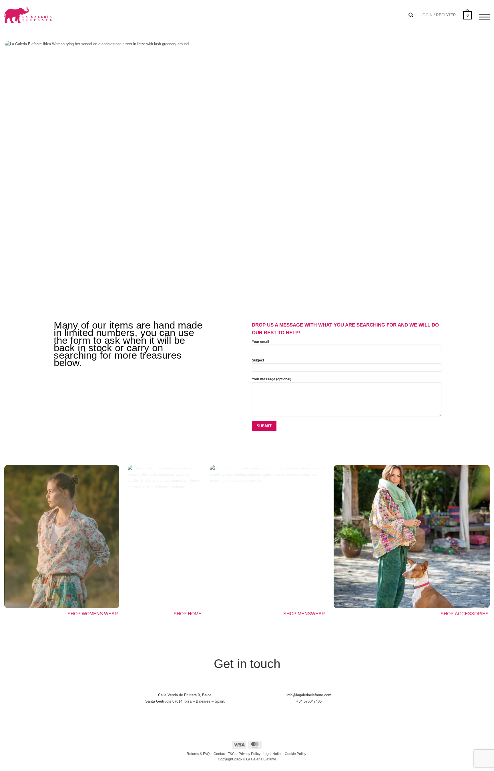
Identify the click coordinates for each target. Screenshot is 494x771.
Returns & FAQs (199, 754)
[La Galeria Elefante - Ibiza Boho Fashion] (47, 12)
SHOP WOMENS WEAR (92, 613)
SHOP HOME (188, 613)
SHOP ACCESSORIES (465, 613)
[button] (438, 15)
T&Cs (232, 754)
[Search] (411, 15)
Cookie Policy (295, 754)
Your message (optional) (271, 379)
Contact (220, 754)
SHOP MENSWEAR (304, 613)
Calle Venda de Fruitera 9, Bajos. (185, 695)
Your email (260, 342)
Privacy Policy (249, 754)
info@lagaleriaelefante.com (308, 695)
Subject (258, 360)
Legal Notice (272, 754)
